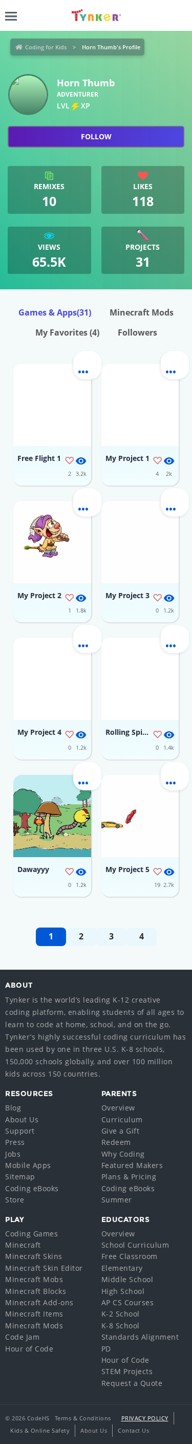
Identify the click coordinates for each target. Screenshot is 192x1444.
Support (20, 1131)
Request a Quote (132, 1383)
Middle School (127, 1279)
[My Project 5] (140, 816)
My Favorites (67, 332)
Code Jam (22, 1337)
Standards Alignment (140, 1337)
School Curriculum (135, 1245)
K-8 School (120, 1325)
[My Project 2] (52, 542)
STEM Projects (127, 1371)
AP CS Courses (127, 1302)
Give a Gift (120, 1131)
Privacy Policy (144, 1418)
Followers (137, 332)
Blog (13, 1108)
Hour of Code (29, 1349)
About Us (21, 1119)
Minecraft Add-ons (39, 1302)
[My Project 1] (140, 405)
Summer (116, 1200)
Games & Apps (54, 312)
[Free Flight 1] (52, 405)
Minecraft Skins (33, 1256)
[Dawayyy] (52, 816)
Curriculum (122, 1119)
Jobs (12, 1154)
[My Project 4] (52, 679)
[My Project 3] (140, 542)
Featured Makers (132, 1165)
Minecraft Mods (142, 312)
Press (15, 1142)
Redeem (116, 1142)
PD (106, 1349)
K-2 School (120, 1314)
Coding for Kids (46, 47)
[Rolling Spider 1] (140, 679)
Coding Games (31, 1233)
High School (123, 1291)
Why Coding (123, 1154)
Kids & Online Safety (40, 1430)
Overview (118, 1108)
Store (15, 1200)
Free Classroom (129, 1256)
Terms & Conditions (83, 1418)
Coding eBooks (32, 1188)
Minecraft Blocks (35, 1291)
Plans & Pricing (129, 1176)
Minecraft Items (34, 1314)
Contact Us (133, 1430)
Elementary (122, 1268)
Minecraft (23, 1245)
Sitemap (20, 1176)
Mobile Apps (28, 1165)
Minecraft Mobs (34, 1279)
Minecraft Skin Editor (44, 1268)
